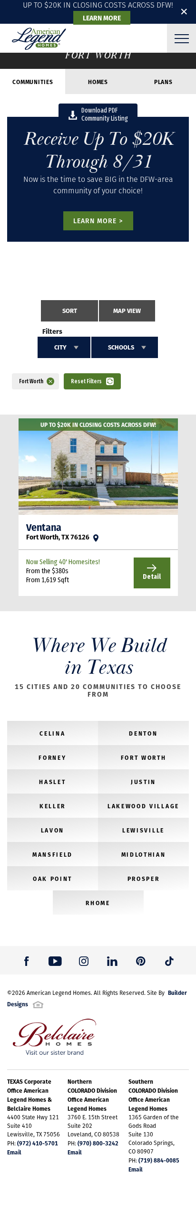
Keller (52, 806)
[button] (69, 310)
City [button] (60, 347)
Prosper (143, 878)
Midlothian (143, 854)
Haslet (52, 781)
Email (14, 1152)
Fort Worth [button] (31, 381)
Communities (32, 81)
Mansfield (52, 854)
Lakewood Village (143, 806)
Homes (98, 81)
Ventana (43, 527)
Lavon (52, 830)
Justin (143, 781)
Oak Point (52, 878)
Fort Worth (144, 757)
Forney (52, 757)
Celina (52, 733)
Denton (143, 733)
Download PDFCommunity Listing (104, 114)
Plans (163, 81)
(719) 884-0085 (158, 1160)
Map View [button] (127, 310)
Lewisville (143, 830)
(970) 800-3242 (98, 1143)
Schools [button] (121, 347)
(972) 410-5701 (37, 1143)
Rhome (98, 902)
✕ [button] (184, 11)
